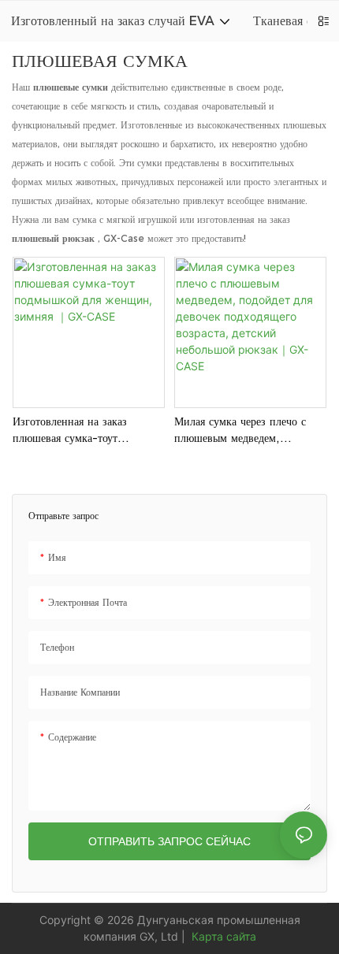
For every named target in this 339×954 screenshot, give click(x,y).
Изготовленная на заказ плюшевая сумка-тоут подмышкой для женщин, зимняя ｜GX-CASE (75, 433)
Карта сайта (222, 936)
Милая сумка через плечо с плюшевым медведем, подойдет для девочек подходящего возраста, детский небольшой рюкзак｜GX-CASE (250, 433)
